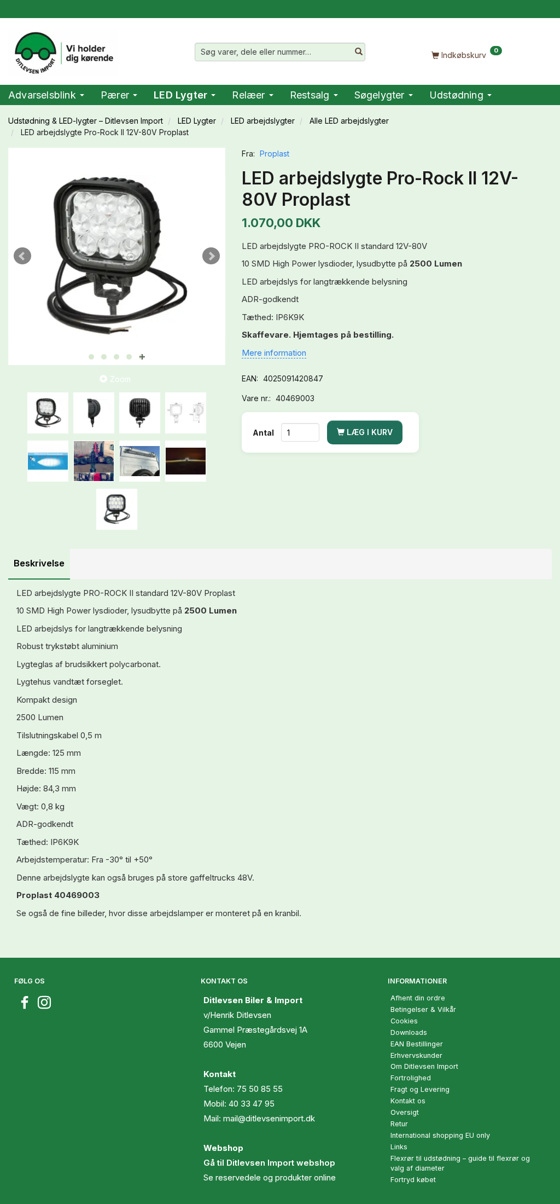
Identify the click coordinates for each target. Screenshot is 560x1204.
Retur (399, 1124)
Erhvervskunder (416, 1055)
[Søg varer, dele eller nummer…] (359, 52)
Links (398, 1147)
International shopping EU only (440, 1135)
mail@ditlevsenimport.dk (269, 1118)
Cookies (404, 1021)
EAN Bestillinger (416, 1044)
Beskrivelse (39, 563)
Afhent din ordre (417, 998)
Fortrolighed (410, 1078)
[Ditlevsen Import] (63, 49)
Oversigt (404, 1112)
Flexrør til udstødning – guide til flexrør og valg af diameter (460, 1163)
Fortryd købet (413, 1180)
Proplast (274, 153)
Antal (264, 432)
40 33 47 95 (252, 1103)
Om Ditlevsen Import (424, 1066)
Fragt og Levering (420, 1089)
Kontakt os (407, 1101)
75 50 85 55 (260, 1089)
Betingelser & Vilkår (423, 1009)
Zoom (120, 379)
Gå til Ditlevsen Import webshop (269, 1162)
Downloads (408, 1032)
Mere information (274, 353)
